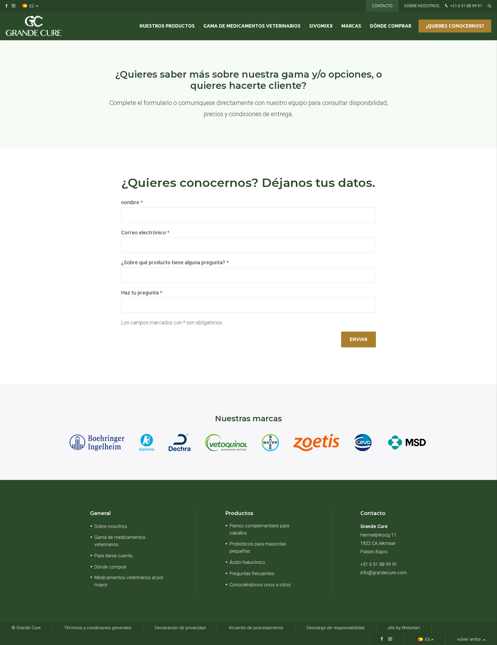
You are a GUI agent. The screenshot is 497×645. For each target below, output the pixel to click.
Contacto (382, 5)
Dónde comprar (390, 25)
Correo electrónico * (145, 232)
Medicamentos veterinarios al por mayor (128, 581)
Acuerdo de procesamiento (256, 627)
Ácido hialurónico (247, 562)
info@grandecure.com (383, 572)
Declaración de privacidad (180, 627)
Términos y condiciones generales (97, 627)
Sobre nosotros (421, 5)
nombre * (132, 202)
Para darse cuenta (113, 555)
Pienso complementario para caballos (259, 529)
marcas (351, 25)
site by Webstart (404, 627)
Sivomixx (321, 25)
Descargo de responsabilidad (335, 627)
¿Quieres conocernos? (455, 25)
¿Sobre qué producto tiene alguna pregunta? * (175, 262)
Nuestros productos (167, 25)
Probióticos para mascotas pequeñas (258, 547)
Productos (239, 513)
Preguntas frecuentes (252, 573)
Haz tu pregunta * (141, 293)
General (100, 513)
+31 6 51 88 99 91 (465, 5)
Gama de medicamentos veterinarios (252, 25)
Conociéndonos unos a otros (260, 584)
